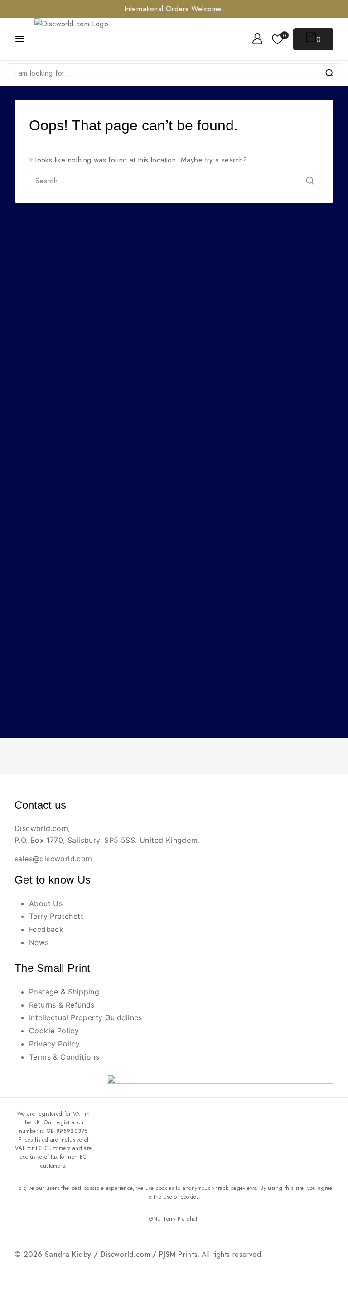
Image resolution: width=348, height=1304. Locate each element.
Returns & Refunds (62, 1004)
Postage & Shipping (64, 991)
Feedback (46, 929)
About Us (46, 903)
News (39, 942)
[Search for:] (174, 181)
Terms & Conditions (64, 1056)
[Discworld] (83, 39)
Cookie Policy (54, 1030)
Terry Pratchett (56, 916)
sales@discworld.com (53, 858)
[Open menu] (19, 38)
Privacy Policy (54, 1043)
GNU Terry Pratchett (174, 1219)
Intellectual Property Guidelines (85, 1017)
